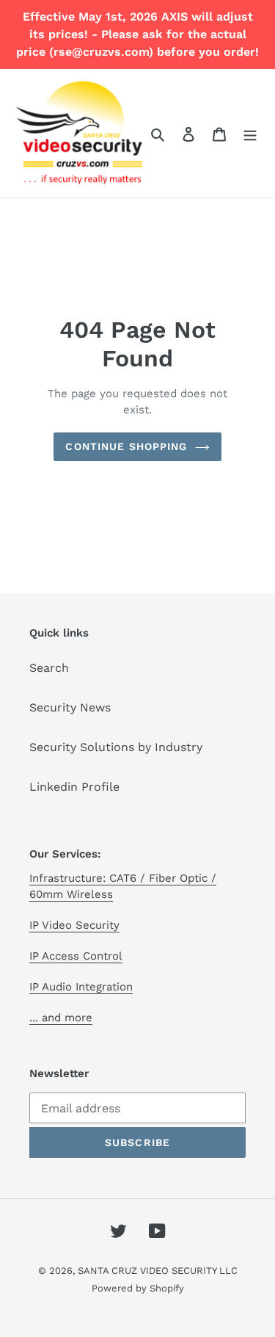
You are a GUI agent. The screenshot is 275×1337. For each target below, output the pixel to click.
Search (49, 668)
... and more (60, 1017)
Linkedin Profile (74, 787)
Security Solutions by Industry (115, 747)
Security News (70, 707)
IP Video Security (74, 925)
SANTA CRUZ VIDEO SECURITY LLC (158, 1270)
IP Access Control (75, 956)
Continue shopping (126, 446)
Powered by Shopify (138, 1288)
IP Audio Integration (81, 986)
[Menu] (250, 133)
